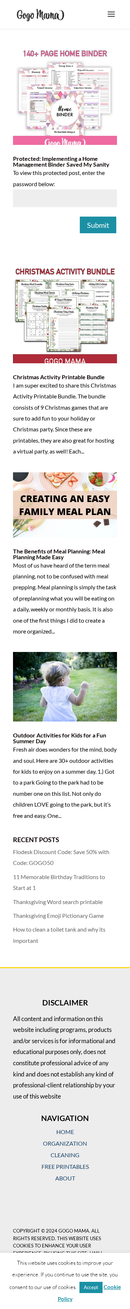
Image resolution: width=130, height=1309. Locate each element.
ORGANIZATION (65, 1143)
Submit (98, 225)
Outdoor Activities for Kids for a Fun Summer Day (59, 738)
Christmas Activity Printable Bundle (59, 376)
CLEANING (65, 1154)
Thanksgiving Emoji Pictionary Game (58, 915)
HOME (65, 1131)
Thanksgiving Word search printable (58, 901)
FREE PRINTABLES (65, 1166)
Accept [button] (91, 1287)
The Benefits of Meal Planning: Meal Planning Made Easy (59, 554)
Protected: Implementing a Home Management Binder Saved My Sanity (61, 161)
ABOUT (65, 1178)
